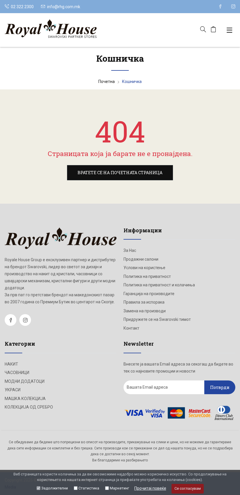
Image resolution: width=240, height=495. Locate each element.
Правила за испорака (144, 302)
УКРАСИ (12, 389)
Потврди (219, 387)
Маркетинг (119, 488)
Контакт (131, 328)
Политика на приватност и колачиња (159, 285)
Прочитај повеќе (150, 488)
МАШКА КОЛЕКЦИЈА (25, 398)
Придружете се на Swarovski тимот (157, 319)
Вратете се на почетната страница (120, 172)
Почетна (106, 81)
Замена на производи (145, 311)
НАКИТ (11, 364)
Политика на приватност (147, 276)
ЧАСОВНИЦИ (17, 372)
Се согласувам (187, 488)
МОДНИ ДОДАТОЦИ (24, 381)
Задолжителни (54, 488)
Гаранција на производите (149, 293)
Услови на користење (144, 267)
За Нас (130, 250)
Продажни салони (141, 259)
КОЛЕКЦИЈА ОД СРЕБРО (29, 407)
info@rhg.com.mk (63, 6)
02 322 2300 (22, 6)
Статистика (88, 488)
